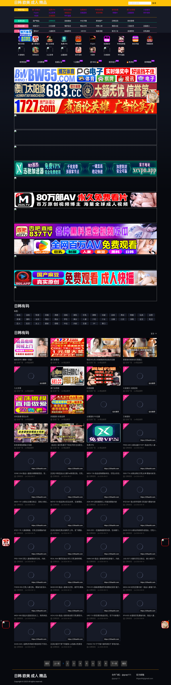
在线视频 (21, 31)
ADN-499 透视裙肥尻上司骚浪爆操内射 (102, 502)
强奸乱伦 (67, 26)
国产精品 (36, 21)
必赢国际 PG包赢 (93, 417)
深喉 (132, 319)
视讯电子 (112, 62)
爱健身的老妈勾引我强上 (132, 360)
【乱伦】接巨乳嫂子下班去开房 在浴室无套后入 (69, 445)
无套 (84, 323)
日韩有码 (52, 21)
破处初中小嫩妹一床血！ (23, 360)
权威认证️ (58, 62)
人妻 (84, 319)
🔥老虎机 (130, 62)
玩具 (141, 315)
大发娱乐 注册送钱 (130, 388)
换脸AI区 (115, 26)
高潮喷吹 (131, 31)
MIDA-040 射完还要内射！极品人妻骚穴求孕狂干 (142, 587)
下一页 (114, 663)
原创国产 (99, 21)
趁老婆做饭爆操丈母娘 (23, 445)
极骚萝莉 (67, 31)
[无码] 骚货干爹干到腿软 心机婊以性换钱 (66, 644)
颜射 (47, 323)
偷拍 (18, 315)
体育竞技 (23, 62)
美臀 (94, 315)
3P (94, 323)
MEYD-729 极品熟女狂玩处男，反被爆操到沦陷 (68, 502)
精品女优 (83, 26)
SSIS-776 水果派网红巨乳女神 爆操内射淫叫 (140, 473)
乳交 (151, 319)
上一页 (56, 663)
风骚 (47, 315)
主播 (113, 319)
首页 (47, 663)
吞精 (56, 323)
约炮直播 (90, 388)
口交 (122, 319)
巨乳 (84, 315)
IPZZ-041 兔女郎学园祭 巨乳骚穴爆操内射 (139, 502)
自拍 (28, 315)
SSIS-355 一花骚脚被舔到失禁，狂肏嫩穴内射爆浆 (106, 530)
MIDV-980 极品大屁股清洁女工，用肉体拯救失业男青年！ (36, 615)
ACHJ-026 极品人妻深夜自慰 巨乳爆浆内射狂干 (68, 615)
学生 (65, 319)
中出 (65, 323)
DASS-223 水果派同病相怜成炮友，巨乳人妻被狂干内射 (144, 530)
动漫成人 (146, 26)
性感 (37, 315)
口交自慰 (52, 26)
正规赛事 (40, 62)
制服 (132, 315)
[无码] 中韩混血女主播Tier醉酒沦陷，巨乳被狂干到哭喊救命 (73, 473)
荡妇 (47, 319)
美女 (75, 319)
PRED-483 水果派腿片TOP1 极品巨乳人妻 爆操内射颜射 (144, 445)
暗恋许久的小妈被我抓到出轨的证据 (101, 360)
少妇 (94, 319)
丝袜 (113, 315)
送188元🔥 (94, 62)
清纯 (65, 315)
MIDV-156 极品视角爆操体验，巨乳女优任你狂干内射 (107, 473)
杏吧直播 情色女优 (21, 417)
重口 (103, 323)
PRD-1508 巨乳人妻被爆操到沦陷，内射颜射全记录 (34, 559)
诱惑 (56, 315)
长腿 (103, 315)
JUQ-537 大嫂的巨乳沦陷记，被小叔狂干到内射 (141, 559)
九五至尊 (17, 388)
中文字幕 (83, 21)
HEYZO (83, 31)
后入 (18, 323)
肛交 (28, 323)
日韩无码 (115, 21)
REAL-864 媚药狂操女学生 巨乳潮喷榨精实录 (67, 559)
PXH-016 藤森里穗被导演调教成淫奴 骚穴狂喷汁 (105, 587)
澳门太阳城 (54, 388)
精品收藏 (21, 26)
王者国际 (126, 417)
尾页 (124, 663)
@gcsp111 (116, 679)
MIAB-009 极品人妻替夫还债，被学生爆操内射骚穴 (70, 587)
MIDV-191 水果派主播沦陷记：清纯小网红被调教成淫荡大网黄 (38, 502)
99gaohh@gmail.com (144, 679)
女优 (37, 319)
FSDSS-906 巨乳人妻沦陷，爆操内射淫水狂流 (31, 587)
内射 (75, 323)
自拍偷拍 (67, 21)
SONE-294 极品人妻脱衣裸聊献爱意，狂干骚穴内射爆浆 (36, 473)
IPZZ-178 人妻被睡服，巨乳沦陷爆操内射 (30, 530)
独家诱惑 (99, 31)
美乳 (75, 315)
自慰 (151, 315)
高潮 (18, 319)
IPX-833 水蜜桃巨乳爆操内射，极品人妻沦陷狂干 (142, 615)
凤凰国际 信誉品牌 (57, 417)
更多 (152, 334)
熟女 (56, 319)
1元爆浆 (76, 62)
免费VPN (90, 445)
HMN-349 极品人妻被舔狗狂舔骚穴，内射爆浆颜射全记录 (109, 559)
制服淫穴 (36, 26)
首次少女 (115, 31)
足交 (141, 319)
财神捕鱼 (147, 62)
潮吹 (28, 319)
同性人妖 (99, 26)
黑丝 (122, 315)
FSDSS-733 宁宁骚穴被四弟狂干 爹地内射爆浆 (104, 644)
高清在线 (21, 21)
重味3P (36, 31)
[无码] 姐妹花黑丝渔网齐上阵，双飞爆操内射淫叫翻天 (71, 530)
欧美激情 (131, 21)
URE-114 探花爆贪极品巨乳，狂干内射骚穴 (103, 615)
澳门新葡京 (54, 360)
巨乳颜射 (146, 31)
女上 (37, 323)
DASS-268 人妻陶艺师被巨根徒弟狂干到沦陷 (31, 644)
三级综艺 (131, 26)
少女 (103, 319)
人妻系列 (52, 31)
